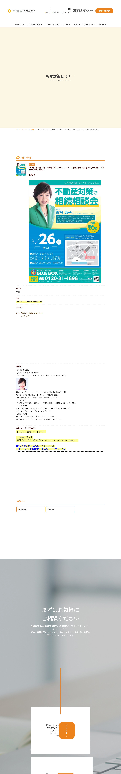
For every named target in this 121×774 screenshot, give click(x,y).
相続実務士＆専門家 (36, 24)
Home (17, 129)
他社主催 (31, 129)
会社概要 (101, 24)
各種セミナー (21, 501)
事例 (67, 24)
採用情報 (56, 12)
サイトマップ (66, 12)
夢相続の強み (19, 24)
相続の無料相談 (104, 11)
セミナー (77, 24)
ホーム (48, 12)
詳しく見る (67, 730)
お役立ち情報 (88, 24)
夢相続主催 (22, 509)
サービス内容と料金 (53, 24)
